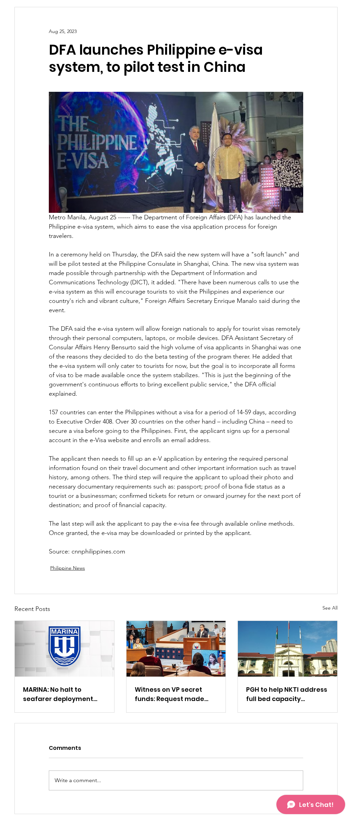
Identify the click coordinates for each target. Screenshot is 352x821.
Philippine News (67, 568)
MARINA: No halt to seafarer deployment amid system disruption (61, 694)
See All (330, 608)
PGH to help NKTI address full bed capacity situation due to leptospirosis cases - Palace (286, 694)
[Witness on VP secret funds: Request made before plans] (176, 649)
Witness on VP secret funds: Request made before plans (169, 694)
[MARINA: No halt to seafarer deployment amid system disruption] (64, 649)
